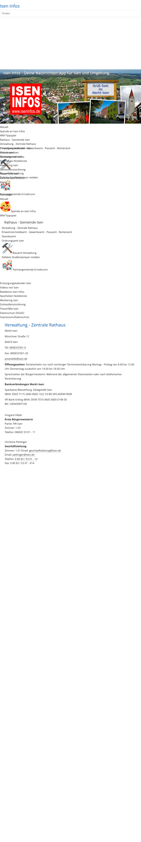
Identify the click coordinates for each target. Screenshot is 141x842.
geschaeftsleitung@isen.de (45, 450)
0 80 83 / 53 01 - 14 (26, 459)
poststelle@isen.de (16, 359)
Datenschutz (21, 317)
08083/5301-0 (17, 347)
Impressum (7, 317)
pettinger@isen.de (24, 454)
